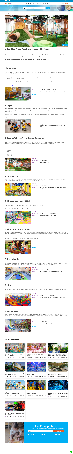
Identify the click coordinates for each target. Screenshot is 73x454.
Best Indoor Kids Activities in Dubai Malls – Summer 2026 (35, 355)
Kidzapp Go (39, 3)
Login (66, 3)
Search (48, 8)
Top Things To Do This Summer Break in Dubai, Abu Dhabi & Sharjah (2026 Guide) (14, 392)
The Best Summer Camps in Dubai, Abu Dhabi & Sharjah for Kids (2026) (36, 392)
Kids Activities (25, 52)
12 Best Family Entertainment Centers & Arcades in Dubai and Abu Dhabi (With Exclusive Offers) (58, 393)
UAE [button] (63, 0)
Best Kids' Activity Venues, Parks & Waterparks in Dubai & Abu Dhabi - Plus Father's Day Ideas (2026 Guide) (14, 413)
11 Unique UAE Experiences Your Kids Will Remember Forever (35, 374)
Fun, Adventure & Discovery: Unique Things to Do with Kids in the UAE (14, 355)
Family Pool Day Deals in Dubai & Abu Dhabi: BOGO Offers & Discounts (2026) (57, 374)
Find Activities (28, 3)
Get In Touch (45, 3)
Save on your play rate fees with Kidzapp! (14, 85)
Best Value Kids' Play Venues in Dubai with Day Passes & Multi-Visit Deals (14, 374)
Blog (34, 3)
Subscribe (59, 431)
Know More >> (34, 94)
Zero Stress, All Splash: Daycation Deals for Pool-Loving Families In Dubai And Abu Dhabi (57, 355)
